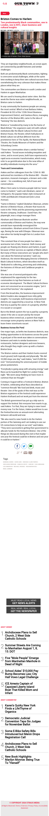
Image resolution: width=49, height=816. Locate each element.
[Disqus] (24, 501)
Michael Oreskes (7, 30)
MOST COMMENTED (8, 700)
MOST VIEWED (6, 627)
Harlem (16, 30)
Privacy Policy (33, 806)
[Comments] (31, 446)
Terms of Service (21, 806)
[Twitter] (24, 446)
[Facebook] (17, 446)
